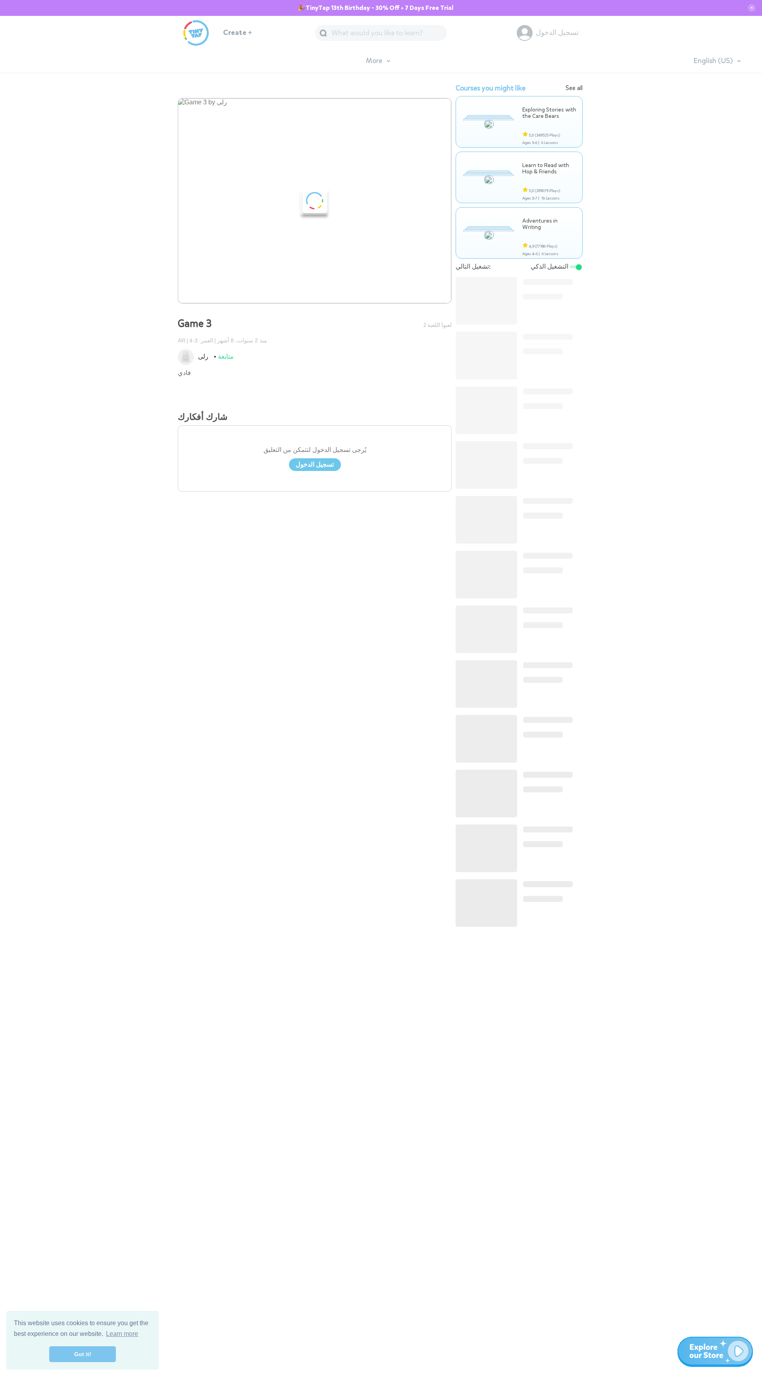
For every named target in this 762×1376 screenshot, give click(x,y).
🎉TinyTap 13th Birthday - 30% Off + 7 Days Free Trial (375, 8)
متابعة (226, 356)
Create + (237, 32)
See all (574, 88)
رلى (203, 356)
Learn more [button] (122, 1333)
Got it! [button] (82, 1354)
